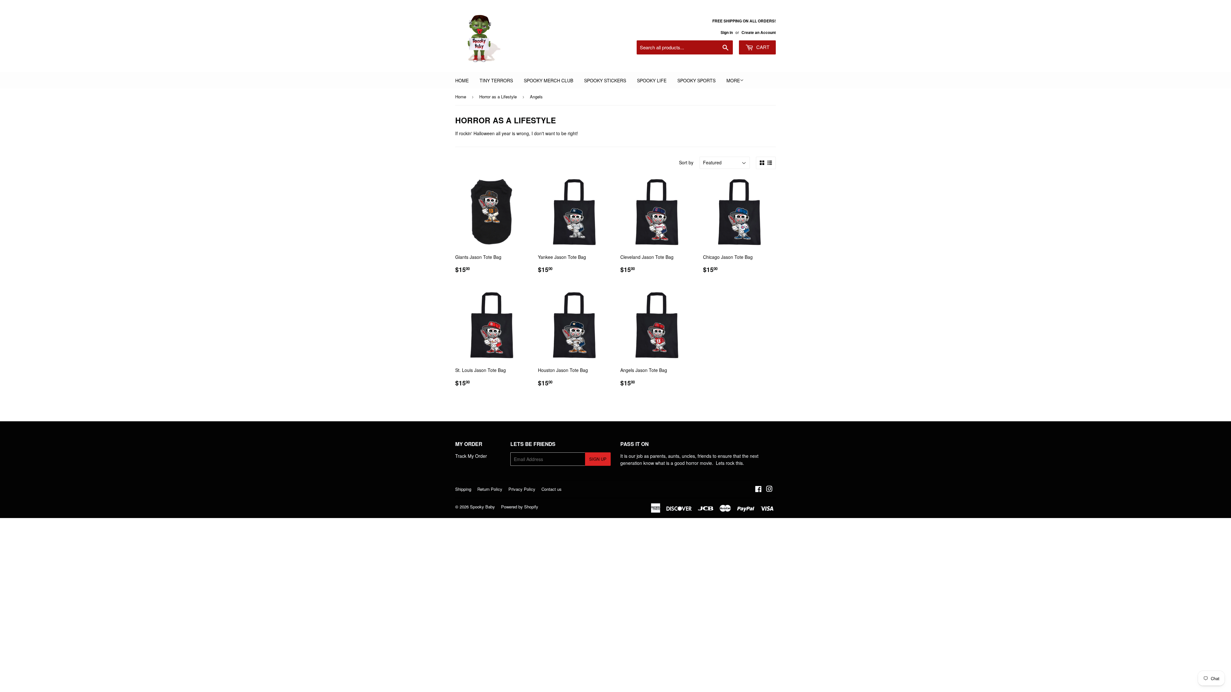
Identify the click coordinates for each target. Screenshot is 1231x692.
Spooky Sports (696, 80)
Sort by (686, 162)
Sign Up (598, 459)
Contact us (551, 489)
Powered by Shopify (519, 507)
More (733, 80)
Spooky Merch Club (548, 80)
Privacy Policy (521, 489)
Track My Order (471, 456)
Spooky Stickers (605, 80)
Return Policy (489, 489)
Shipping (463, 489)
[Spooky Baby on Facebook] (758, 489)
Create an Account (758, 32)
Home (462, 80)
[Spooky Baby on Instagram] (769, 489)
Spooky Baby (482, 507)
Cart (762, 47)
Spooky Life (651, 80)
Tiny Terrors (496, 80)
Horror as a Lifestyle (498, 97)
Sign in (727, 32)
